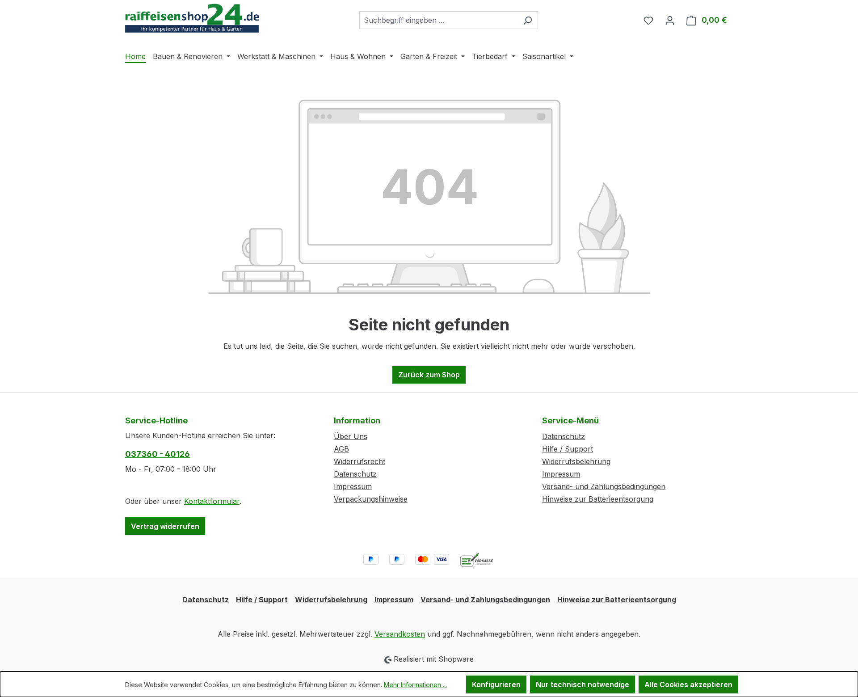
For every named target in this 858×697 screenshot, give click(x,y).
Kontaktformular (212, 501)
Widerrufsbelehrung (576, 461)
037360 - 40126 (157, 454)
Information (357, 420)
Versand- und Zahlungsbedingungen (603, 486)
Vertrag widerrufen (165, 526)
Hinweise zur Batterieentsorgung (597, 498)
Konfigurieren (496, 684)
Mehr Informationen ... (415, 685)
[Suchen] (527, 20)
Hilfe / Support (567, 448)
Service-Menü (570, 420)
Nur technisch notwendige (582, 684)
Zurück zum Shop (429, 374)
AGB (341, 448)
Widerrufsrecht (359, 461)
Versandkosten (399, 633)
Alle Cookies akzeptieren (688, 684)
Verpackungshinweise (371, 498)
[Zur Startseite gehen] (192, 18)
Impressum (353, 486)
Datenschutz (355, 473)
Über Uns (350, 436)
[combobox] (438, 20)
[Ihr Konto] (670, 20)
